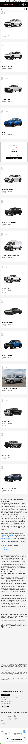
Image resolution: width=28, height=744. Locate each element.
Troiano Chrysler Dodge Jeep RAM (2, 734)
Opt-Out (21, 734)
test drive (9, 604)
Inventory (4, 712)
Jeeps (5, 551)
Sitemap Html (15, 734)
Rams (5, 552)
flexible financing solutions (7, 535)
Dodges (5, 549)
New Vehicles (4, 715)
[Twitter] (5, 706)
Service (10, 712)
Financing (17, 712)
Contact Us (6, 694)
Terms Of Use (9, 733)
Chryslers (6, 547)
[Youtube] (8, 706)
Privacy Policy (6, 734)
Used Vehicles (4, 716)
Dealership (23, 712)
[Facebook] (2, 706)
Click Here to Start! (14, 158)
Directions (22, 716)
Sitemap (12, 733)
